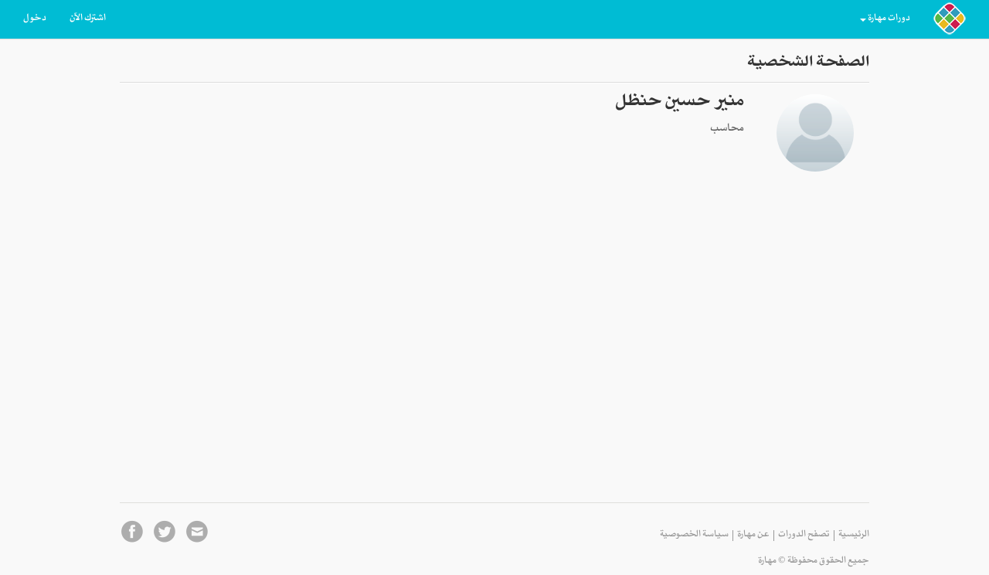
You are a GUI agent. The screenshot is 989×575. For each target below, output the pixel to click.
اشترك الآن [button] (88, 19)
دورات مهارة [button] (889, 19)
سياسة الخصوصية (694, 535)
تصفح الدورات (804, 535)
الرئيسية (853, 535)
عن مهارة (753, 535)
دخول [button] (34, 19)
